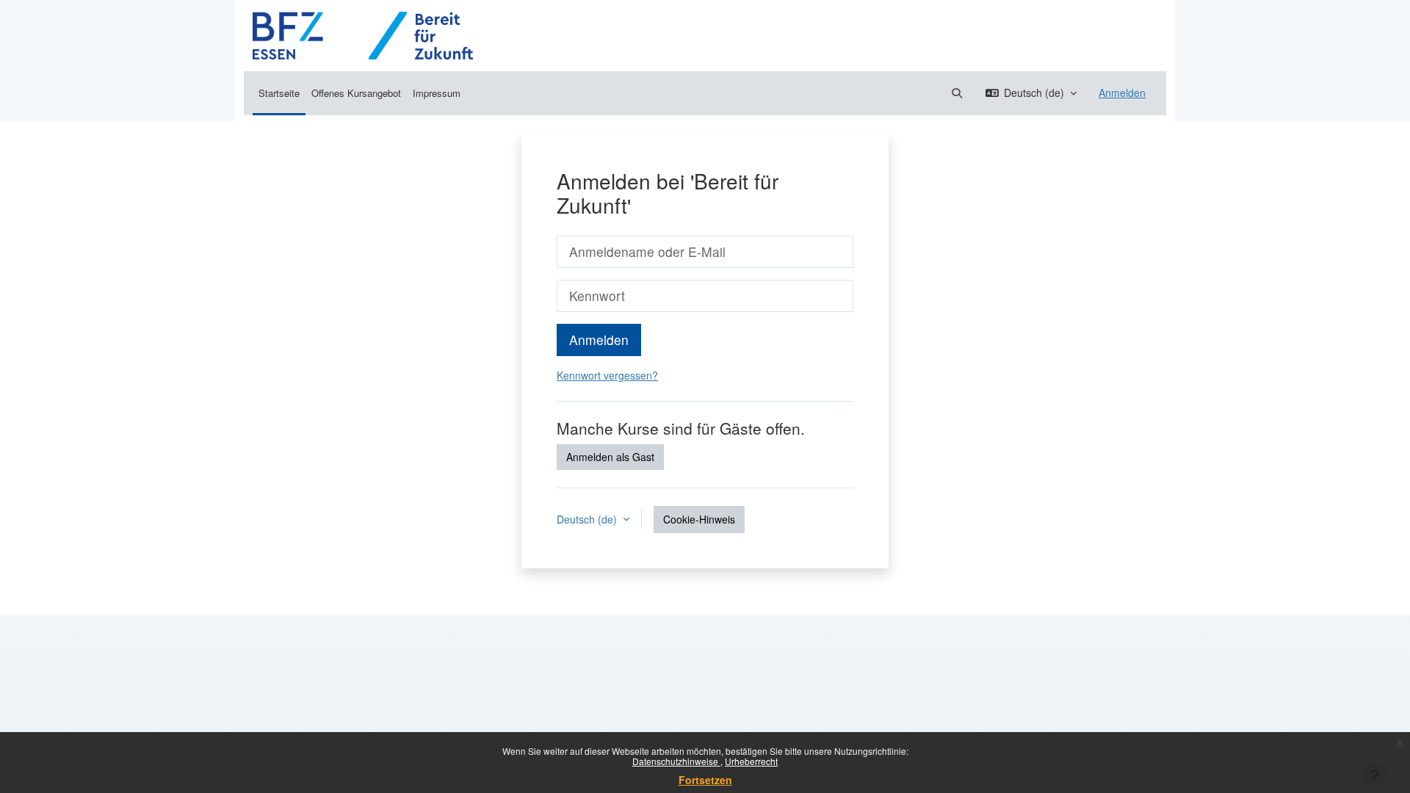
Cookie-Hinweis (699, 519)
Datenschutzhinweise (676, 761)
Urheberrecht (751, 761)
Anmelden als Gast (610, 456)
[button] (956, 92)
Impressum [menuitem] (436, 93)
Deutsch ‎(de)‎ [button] (588, 519)
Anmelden (1122, 92)
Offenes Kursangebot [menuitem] (356, 93)
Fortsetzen (705, 779)
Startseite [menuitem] (279, 93)
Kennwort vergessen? (607, 375)
